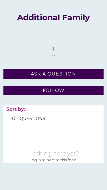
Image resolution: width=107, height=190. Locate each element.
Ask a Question (53, 74)
